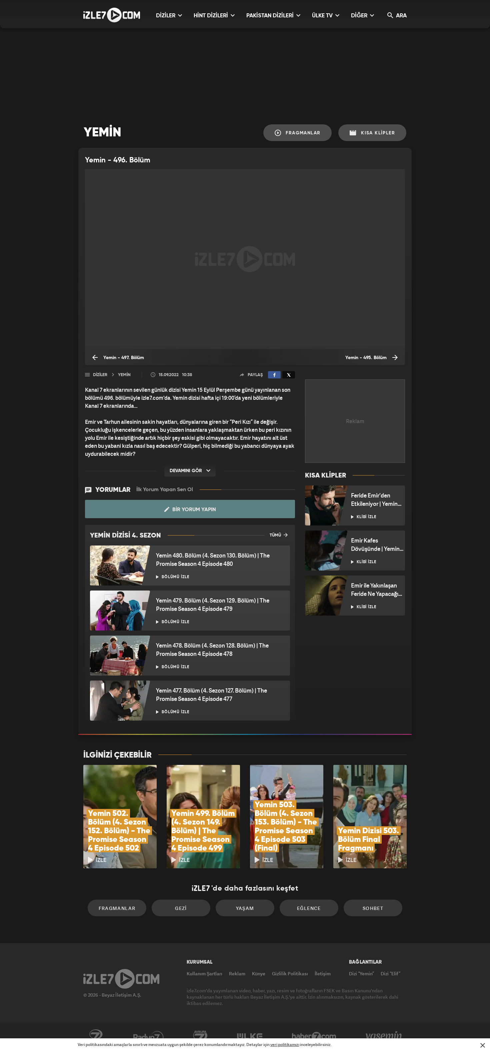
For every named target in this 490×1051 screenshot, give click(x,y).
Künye (258, 973)
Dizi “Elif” (390, 973)
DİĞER (360, 16)
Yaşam (245, 908)
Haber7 (314, 1036)
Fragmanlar (302, 133)
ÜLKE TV (323, 16)
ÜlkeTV (250, 1036)
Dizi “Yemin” (361, 973)
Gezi (181, 908)
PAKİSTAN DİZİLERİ (270, 16)
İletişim (323, 973)
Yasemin (384, 1036)
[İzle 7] (111, 15)
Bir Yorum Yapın (193, 509)
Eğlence (309, 908)
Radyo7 (148, 1036)
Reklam (237, 973)
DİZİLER (166, 16)
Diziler (100, 375)
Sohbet (373, 908)
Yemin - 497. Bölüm (123, 357)
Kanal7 (95, 1036)
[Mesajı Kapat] (482, 1045)
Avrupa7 (200, 1036)
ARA (401, 16)
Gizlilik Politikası (290, 973)
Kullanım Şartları (204, 973)
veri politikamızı (284, 1044)
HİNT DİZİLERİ (211, 16)
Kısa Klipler (377, 133)
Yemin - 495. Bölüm (366, 357)
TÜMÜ (276, 535)
